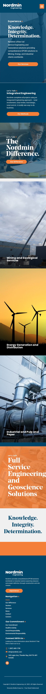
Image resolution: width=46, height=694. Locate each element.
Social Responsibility (13, 631)
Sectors (8, 605)
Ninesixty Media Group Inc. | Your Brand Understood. (23, 688)
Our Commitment (11, 625)
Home (8, 600)
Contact (8, 614)
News (8, 611)
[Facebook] (7, 663)
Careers (8, 617)
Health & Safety (11, 628)
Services (9, 608)
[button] (42, 6)
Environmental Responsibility (16, 633)
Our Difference (11, 603)
